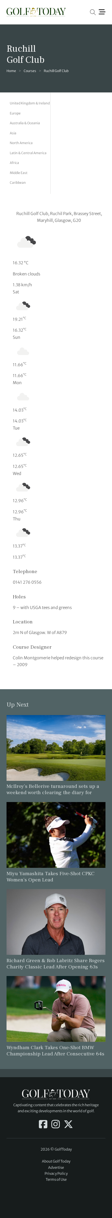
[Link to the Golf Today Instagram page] (55, 1125)
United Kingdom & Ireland (30, 103)
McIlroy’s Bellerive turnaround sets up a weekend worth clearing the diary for (53, 789)
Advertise (56, 1167)
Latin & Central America (28, 153)
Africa (14, 163)
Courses (30, 71)
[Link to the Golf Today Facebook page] (43, 1125)
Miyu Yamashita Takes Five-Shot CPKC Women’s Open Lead (51, 876)
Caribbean (18, 183)
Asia (13, 133)
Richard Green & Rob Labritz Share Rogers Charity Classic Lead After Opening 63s (56, 963)
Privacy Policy (56, 1173)
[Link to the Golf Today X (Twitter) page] (68, 1125)
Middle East (18, 173)
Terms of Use (56, 1179)
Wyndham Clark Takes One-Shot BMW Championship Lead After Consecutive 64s (55, 1050)
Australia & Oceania (25, 123)
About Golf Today (56, 1161)
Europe (15, 113)
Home (11, 71)
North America (21, 143)
